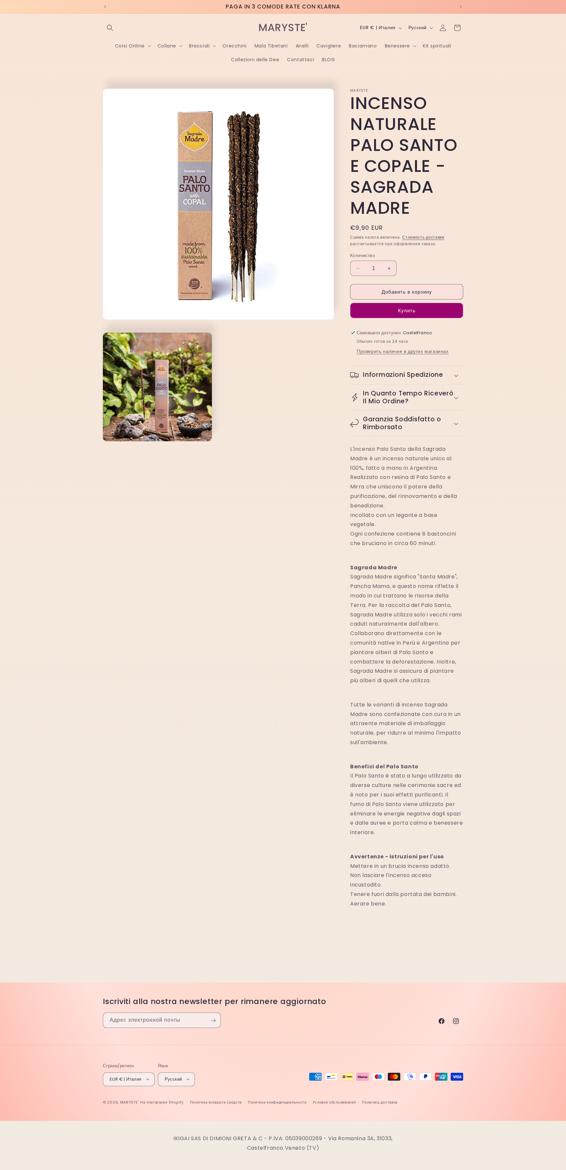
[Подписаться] (213, 1020)
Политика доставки (380, 1102)
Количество (362, 255)
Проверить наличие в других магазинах (403, 351)
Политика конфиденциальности (277, 1102)
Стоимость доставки (423, 237)
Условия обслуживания (334, 1102)
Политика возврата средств (216, 1102)
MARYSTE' (129, 1102)
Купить (407, 310)
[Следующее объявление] (461, 6)
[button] (110, 28)
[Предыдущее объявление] (105, 6)
